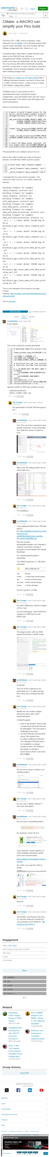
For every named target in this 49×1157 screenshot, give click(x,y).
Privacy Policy (7, 1134)
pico (8, 981)
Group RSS (24, 1073)
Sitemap (36, 1134)
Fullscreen (41, 146)
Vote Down (11, 396)
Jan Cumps (13, 33)
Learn (3, 1103)
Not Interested (6, 1153)
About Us (4, 1131)
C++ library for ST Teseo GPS (25, 78)
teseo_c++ (11, 993)
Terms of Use (35, 1131)
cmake (9, 985)
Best (24, 317)
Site (22, 8)
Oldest (16, 317)
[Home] (9, 8)
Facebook (18, 1090)
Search (26, 8)
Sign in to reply (15, 311)
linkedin (30, 1090)
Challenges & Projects (9, 1114)
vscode (10, 989)
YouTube (41, 1090)
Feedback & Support (16, 1131)
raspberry (10, 977)
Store (3, 1125)
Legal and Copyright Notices (22, 1134)
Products (4, 1120)
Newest (32, 317)
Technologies (6, 1109)
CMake (19, 43)
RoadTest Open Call (11, 1138)
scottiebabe (12, 321)
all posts (12, 301)
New (45, 15)
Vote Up (8, 396)
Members (4, 1098)
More (8, 14)
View (46, 1153)
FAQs (26, 1131)
